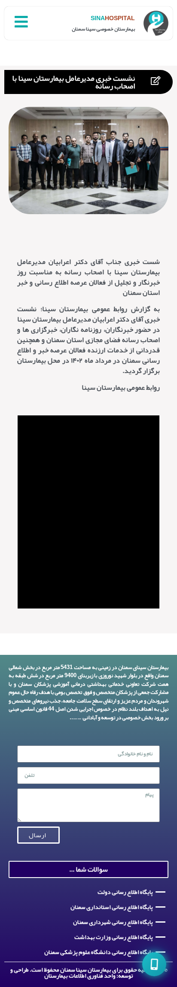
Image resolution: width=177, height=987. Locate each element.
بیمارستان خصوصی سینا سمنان (103, 29)
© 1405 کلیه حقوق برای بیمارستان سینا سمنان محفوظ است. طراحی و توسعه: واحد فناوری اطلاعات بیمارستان (88, 972)
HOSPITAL (120, 18)
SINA (98, 18)
